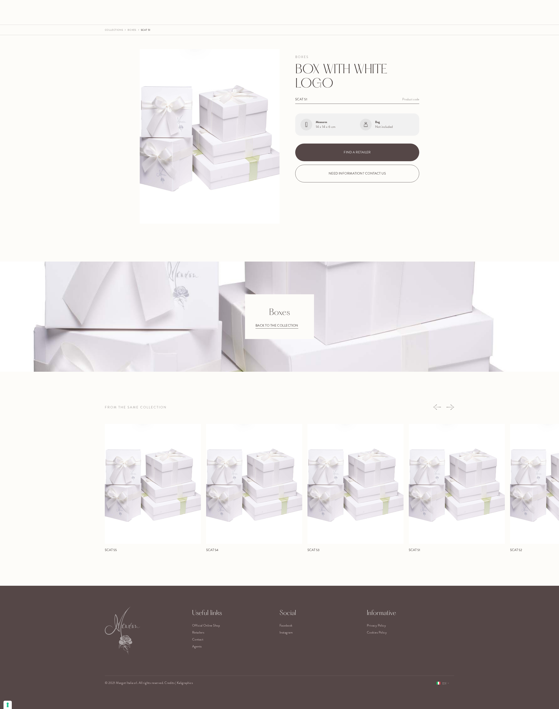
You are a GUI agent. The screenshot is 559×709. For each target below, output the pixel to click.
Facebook (286, 625)
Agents (197, 646)
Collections (114, 30)
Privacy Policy (376, 625)
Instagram (286, 632)
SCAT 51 (145, 30)
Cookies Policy (377, 632)
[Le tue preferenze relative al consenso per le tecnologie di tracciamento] (7, 705)
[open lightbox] (210, 136)
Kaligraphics (185, 682)
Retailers (198, 632)
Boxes (132, 30)
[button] (437, 407)
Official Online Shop (206, 625)
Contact (197, 639)
